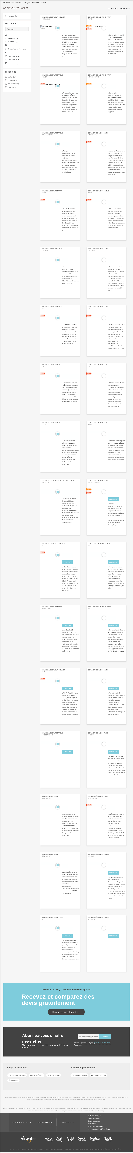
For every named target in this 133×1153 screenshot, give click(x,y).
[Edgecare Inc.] (116, 492)
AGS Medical (13, 39)
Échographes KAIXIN (79, 1075)
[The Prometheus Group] (70, 492)
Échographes (13, 1080)
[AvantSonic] (70, 555)
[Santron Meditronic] (70, 434)
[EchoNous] (116, 681)
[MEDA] (70, 260)
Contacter (113, 499)
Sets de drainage (54, 1075)
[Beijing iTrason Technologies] (70, 318)
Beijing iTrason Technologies (18, 49)
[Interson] (70, 618)
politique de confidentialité (102, 1042)
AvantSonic (13, 42)
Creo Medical (13, 56)
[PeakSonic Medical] (116, 318)
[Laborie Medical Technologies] (70, 28)
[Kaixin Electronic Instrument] (70, 202)
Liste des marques (94, 1116)
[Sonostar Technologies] (116, 929)
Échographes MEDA (98, 1075)
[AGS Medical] (70, 929)
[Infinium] (116, 866)
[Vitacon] (116, 86)
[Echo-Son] (70, 681)
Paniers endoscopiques (17, 1075)
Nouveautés (12, 16)
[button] (17, 23)
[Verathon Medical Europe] (70, 744)
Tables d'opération (36, 1075)
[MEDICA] (116, 618)
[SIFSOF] (70, 808)
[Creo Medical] (116, 555)
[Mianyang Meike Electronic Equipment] (116, 28)
